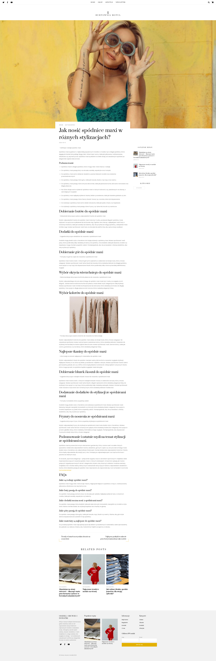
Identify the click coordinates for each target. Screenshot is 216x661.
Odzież (141, 620)
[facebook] (7, 2)
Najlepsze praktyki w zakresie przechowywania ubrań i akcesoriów (113, 538)
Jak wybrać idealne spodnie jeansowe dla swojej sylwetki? (117, 591)
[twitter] (3, 2)
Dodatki (141, 625)
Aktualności (70, 125)
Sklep (100, 2)
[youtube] (11, 2)
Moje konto (125, 620)
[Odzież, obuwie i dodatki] (108, 14)
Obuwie (141, 622)
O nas (123, 628)
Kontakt (124, 625)
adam (61, 125)
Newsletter (120, 2)
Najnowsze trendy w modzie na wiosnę (91, 590)
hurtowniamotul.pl (65, 470)
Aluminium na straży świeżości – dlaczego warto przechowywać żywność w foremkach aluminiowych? (69, 592)
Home (93, 2)
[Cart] (212, 2)
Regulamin (125, 622)
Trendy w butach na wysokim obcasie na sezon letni (75, 538)
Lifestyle (109, 2)
